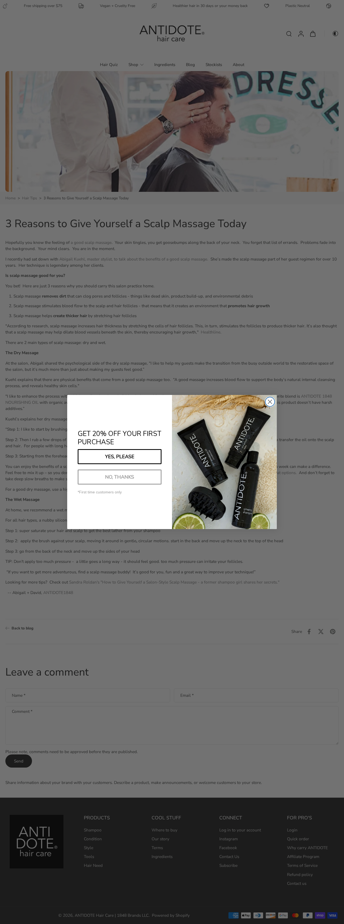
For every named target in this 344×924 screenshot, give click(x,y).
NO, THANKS (119, 477)
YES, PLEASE (119, 456)
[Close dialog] (270, 401)
